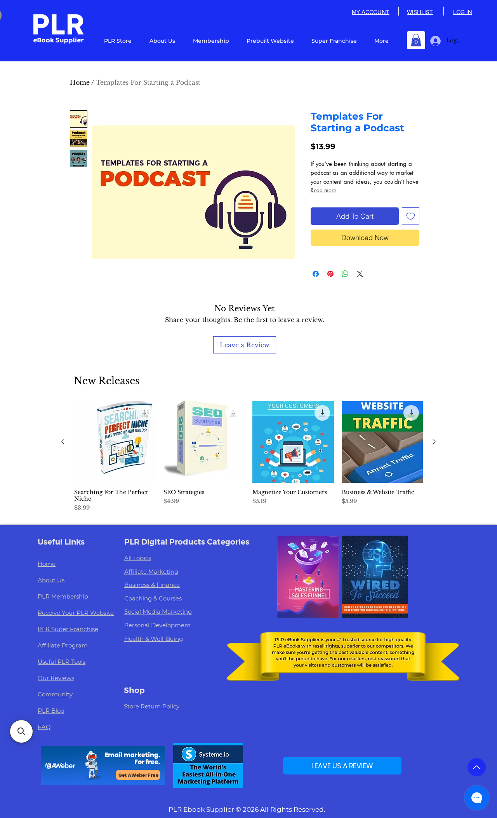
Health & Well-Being (153, 638)
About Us (51, 580)
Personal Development (157, 625)
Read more (323, 190)
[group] (248, 460)
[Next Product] (434, 441)
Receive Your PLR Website (76, 612)
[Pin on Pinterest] (330, 273)
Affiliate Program (63, 645)
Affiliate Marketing (151, 571)
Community (55, 694)
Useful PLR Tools (61, 661)
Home (80, 82)
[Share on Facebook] (315, 273)
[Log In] (434, 41)
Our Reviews (56, 678)
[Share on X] (360, 273)
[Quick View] (115, 442)
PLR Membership (63, 596)
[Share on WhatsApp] (345, 273)
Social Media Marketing (158, 611)
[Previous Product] (63, 441)
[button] (416, 40)
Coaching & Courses (153, 598)
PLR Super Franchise (68, 629)
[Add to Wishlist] (410, 216)
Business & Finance (152, 584)
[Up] (476, 767)
